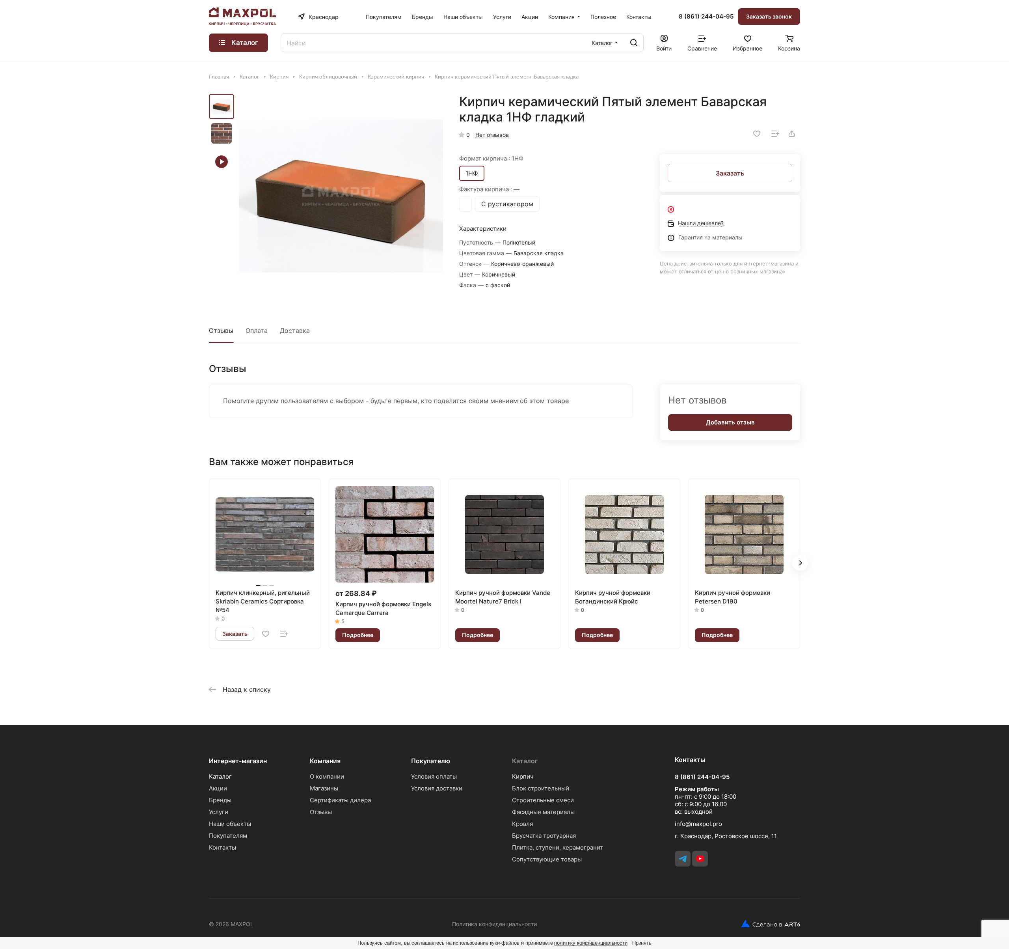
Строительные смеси (543, 800)
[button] (800, 563)
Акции (218, 788)
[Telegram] (683, 859)
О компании (327, 776)
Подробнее (357, 634)
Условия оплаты (434, 776)
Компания (325, 761)
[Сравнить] (775, 133)
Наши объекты (230, 824)
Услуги (218, 812)
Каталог (220, 776)
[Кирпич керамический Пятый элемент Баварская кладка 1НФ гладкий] (341, 196)
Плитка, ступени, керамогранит (557, 847)
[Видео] (221, 161)
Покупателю (430, 761)
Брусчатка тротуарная (544, 835)
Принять (642, 943)
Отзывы (221, 330)
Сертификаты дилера (340, 800)
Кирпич (523, 776)
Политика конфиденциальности (494, 924)
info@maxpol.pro (698, 824)
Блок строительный (540, 788)
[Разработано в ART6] (767, 924)
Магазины (324, 788)
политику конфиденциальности (590, 943)
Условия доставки (436, 788)
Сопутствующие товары (547, 859)
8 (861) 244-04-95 (706, 16)
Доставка (295, 330)
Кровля (522, 824)
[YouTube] (700, 859)
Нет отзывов (492, 134)
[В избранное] (756, 133)
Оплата (257, 330)
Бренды (220, 800)
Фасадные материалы (543, 812)
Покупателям (228, 835)
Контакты (222, 847)
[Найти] (634, 43)
